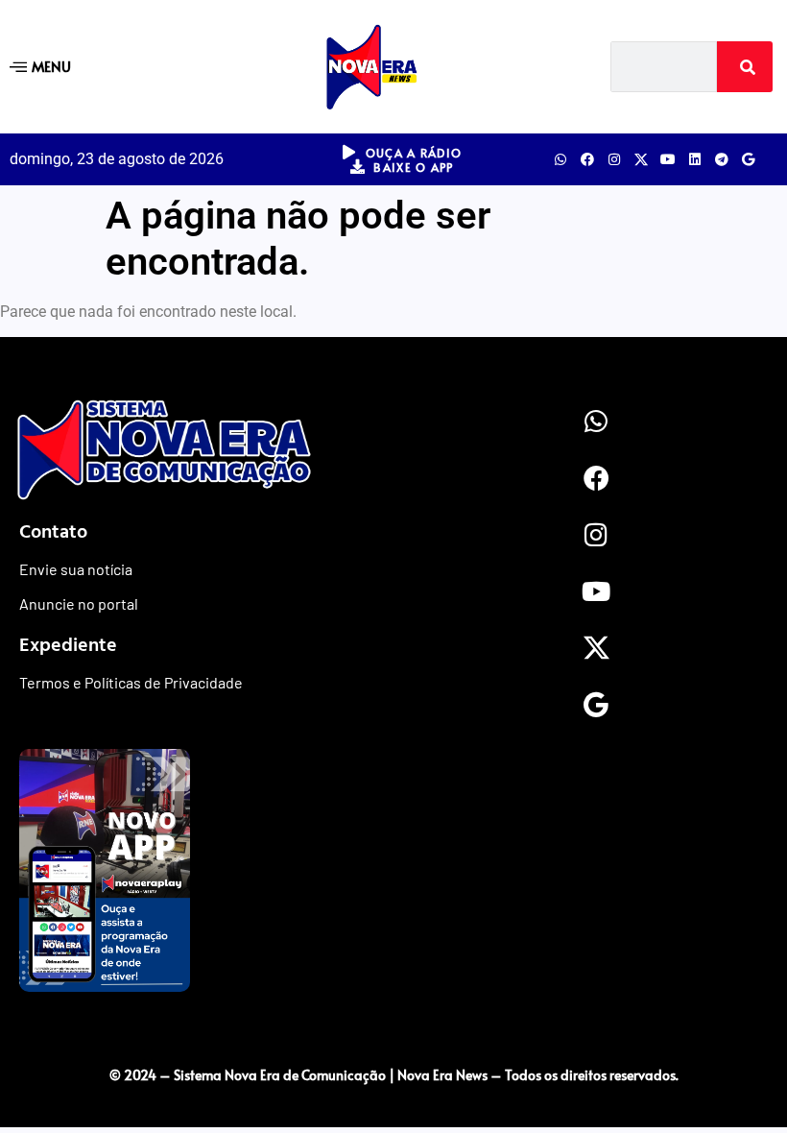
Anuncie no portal (78, 603)
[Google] (748, 159)
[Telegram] (721, 159)
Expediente (68, 643)
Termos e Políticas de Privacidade (131, 682)
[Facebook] (587, 159)
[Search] (745, 66)
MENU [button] (51, 66)
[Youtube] (668, 159)
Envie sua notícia (75, 569)
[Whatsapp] (560, 159)
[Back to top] (393, 1035)
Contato (53, 530)
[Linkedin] (694, 159)
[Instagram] (614, 159)
